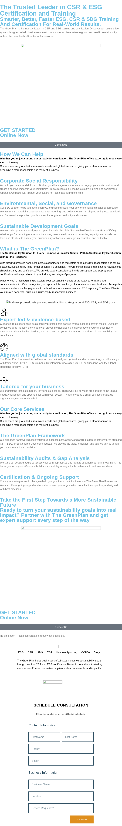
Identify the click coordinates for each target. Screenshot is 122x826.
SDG (40, 652)
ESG (21, 652)
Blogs (97, 652)
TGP (49, 652)
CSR (30, 652)
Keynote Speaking (66, 652)
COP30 (85, 652)
